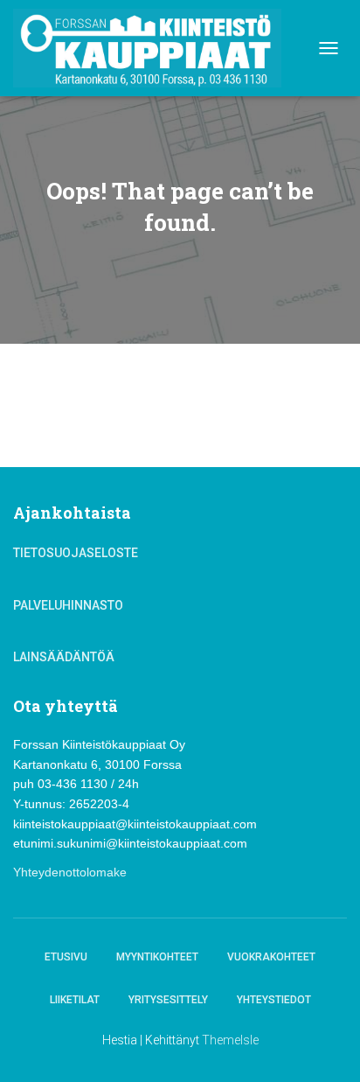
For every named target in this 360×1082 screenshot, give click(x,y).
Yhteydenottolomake (70, 872)
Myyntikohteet (157, 957)
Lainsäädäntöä (63, 657)
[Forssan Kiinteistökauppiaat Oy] (153, 48)
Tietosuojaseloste (75, 553)
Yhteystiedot (274, 1000)
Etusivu (66, 957)
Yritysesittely (168, 1000)
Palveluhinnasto (68, 605)
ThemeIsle (230, 1040)
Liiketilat (75, 1000)
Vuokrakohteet (271, 957)
